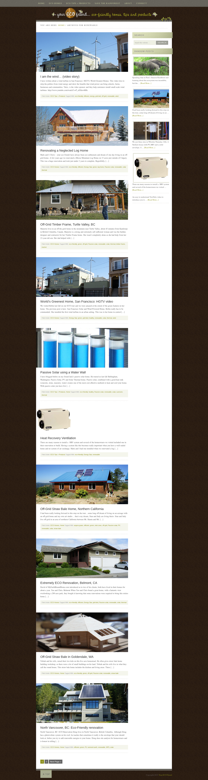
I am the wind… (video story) (59, 76)
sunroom (119, 392)
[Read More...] (145, 83)
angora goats (78, 525)
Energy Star (88, 167)
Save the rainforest (107, 3)
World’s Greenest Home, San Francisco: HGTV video (76, 301)
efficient (86, 96)
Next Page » (55, 761)
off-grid (104, 96)
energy (92, 96)
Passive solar (109, 167)
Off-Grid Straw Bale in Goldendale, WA (67, 657)
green (95, 167)
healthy (91, 318)
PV (119, 525)
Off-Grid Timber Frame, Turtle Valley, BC (67, 224)
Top (47, 774)
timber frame (120, 244)
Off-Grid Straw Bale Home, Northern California (72, 509)
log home (101, 167)
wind (116, 96)
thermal (112, 244)
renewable (110, 96)
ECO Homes (55, 3)
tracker (44, 247)
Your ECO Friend (165, 775)
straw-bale (57, 528)
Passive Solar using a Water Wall (63, 372)
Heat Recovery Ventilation (58, 438)
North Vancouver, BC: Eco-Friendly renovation (71, 727)
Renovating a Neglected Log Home (64, 150)
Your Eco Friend (104, 12)
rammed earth (92, 747)
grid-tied (98, 96)
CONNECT (141, 3)
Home (41, 3)
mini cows (98, 525)
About (128, 3)
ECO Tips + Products (78, 3)
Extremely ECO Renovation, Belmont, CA (68, 583)
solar (108, 244)
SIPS (107, 747)
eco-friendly (79, 96)
